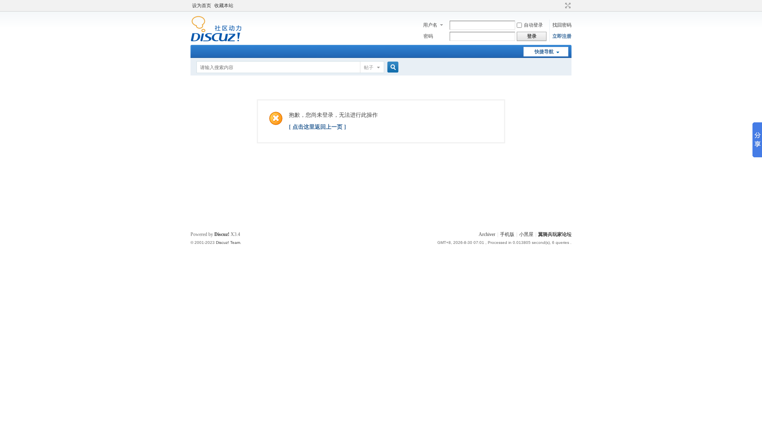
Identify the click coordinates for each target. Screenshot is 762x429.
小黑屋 (526, 234)
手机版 (507, 234)
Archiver (487, 234)
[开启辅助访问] (560, 5)
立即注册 (562, 36)
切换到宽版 (567, 5)
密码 (428, 36)
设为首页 (201, 5)
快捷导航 (544, 51)
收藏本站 (223, 5)
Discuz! (221, 234)
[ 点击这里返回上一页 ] (317, 127)
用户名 (430, 25)
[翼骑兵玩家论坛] (216, 40)
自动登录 (533, 25)
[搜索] (391, 67)
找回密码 (562, 25)
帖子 (368, 67)
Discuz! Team (228, 242)
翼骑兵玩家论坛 (555, 234)
